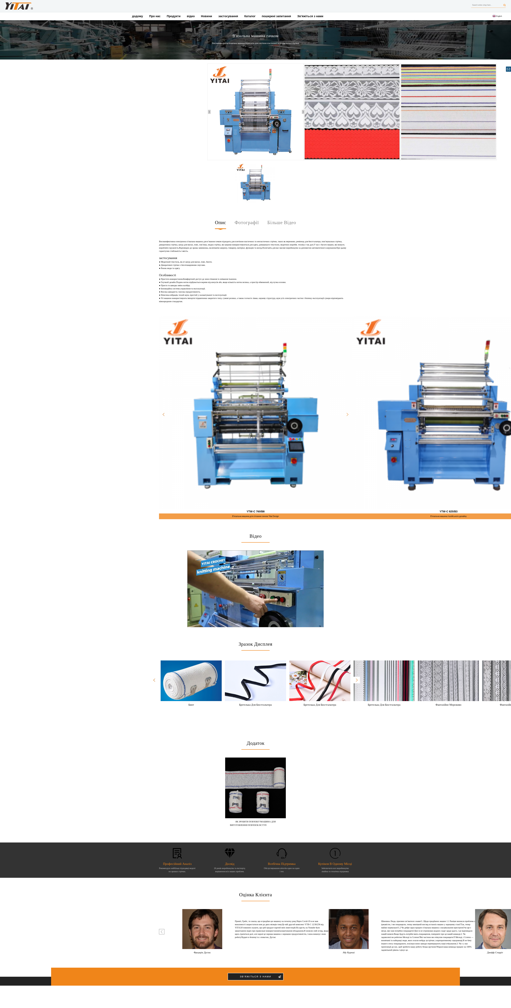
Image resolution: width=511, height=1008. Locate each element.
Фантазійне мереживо (448, 704)
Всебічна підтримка (282, 864)
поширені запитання (276, 16)
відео (191, 16)
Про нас (154, 16)
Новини (206, 16)
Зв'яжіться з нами (310, 16)
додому (137, 16)
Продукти (174, 16)
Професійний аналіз (177, 864)
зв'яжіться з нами (255, 976)
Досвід (229, 864)
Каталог (250, 16)
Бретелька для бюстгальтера (255, 704)
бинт (191, 704)
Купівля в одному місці (335, 864)
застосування (228, 16)
